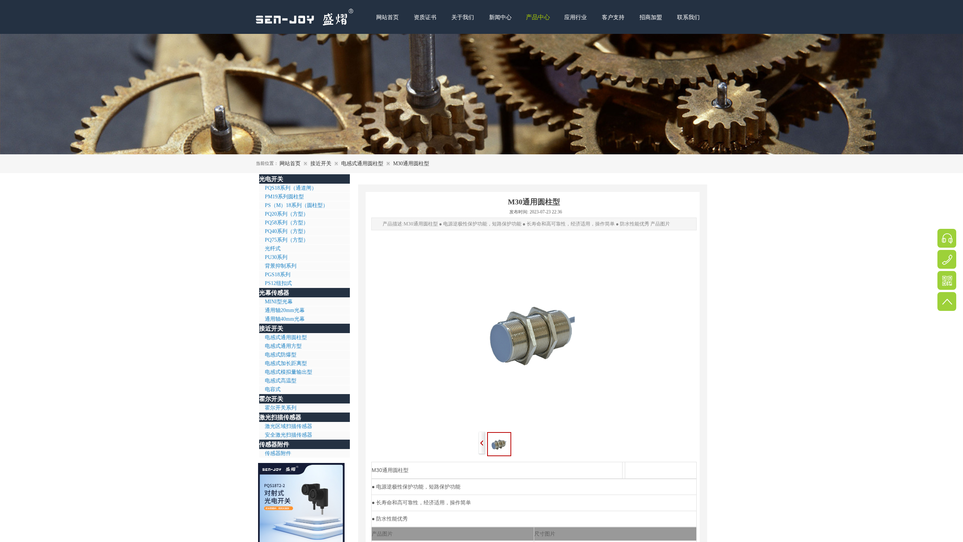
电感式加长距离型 (286, 363)
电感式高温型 (280, 381)
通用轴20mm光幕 (285, 310)
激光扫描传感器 (280, 417)
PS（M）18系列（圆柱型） (296, 205)
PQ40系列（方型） (286, 231)
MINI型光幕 (279, 301)
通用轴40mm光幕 (285, 319)
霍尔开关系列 (280, 408)
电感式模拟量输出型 (288, 372)
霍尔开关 (271, 399)
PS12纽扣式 (278, 283)
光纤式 (273, 248)
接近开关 (320, 163)
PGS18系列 (277, 274)
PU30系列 (276, 257)
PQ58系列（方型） (286, 222)
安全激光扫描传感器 (288, 435)
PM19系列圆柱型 (284, 196)
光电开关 (271, 179)
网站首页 (290, 163)
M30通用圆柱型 (411, 163)
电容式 (273, 389)
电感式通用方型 (283, 346)
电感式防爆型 (280, 355)
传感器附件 (274, 444)
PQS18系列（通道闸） (291, 188)
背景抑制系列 (280, 266)
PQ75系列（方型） (286, 240)
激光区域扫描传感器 (288, 426)
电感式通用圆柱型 (362, 163)
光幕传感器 (274, 292)
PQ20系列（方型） (286, 214)
